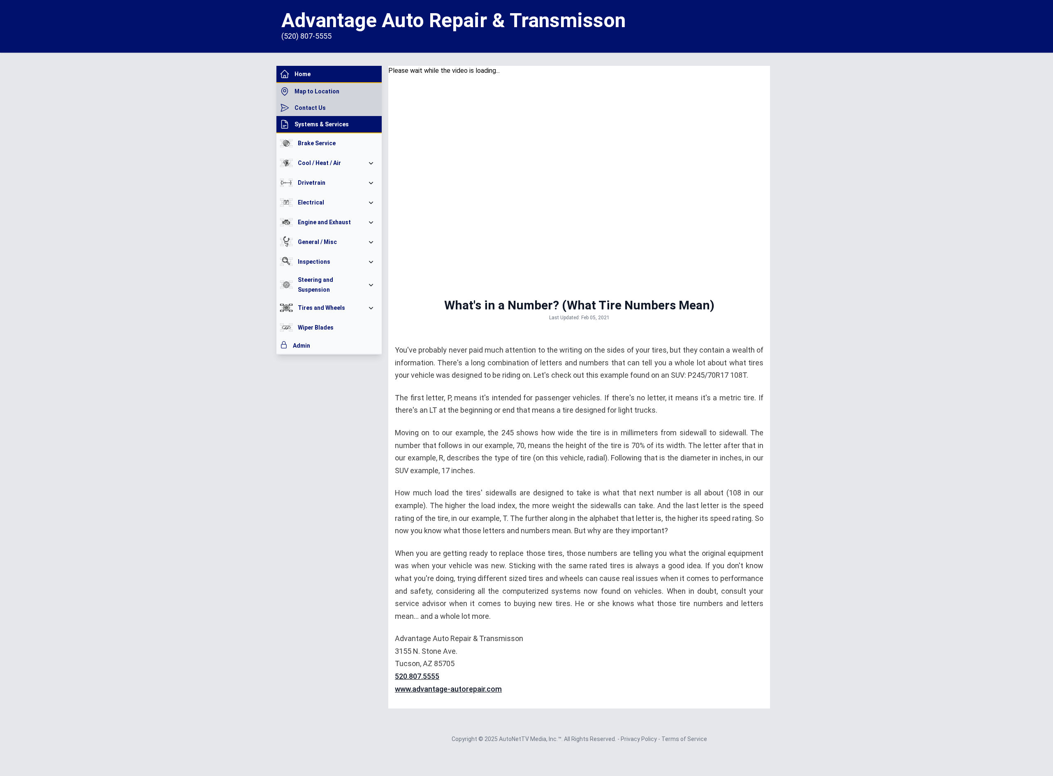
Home (303, 74)
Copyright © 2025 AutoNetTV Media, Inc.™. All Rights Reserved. (534, 739)
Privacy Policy (639, 739)
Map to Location (317, 91)
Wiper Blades (316, 327)
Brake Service (317, 143)
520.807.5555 (417, 676)
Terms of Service (684, 739)
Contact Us (310, 108)
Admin (301, 345)
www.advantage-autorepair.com (448, 689)
